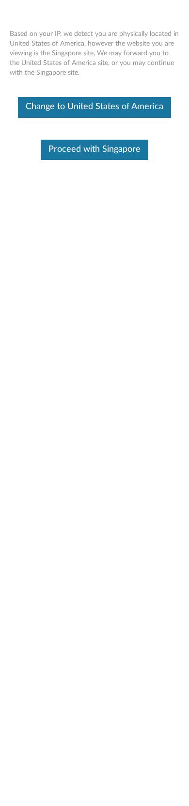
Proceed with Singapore (94, 149)
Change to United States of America (94, 106)
